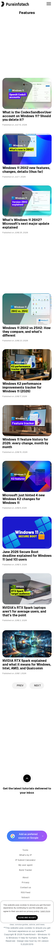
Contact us (25, 887)
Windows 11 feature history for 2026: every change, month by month (25, 443)
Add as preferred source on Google (28, 836)
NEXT (37, 685)
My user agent (25, 865)
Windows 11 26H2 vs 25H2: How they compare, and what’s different (26, 331)
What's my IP (25, 855)
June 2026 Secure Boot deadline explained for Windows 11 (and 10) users (27, 555)
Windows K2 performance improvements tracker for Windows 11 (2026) (21, 387)
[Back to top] (27, 778)
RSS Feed (25, 892)
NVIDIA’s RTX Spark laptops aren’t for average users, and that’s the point (24, 611)
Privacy (25, 882)
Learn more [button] (45, 911)
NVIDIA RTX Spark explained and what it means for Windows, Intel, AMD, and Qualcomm (26, 664)
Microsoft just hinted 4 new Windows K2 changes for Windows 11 (23, 499)
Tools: (25, 850)
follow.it (25, 897)
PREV (20, 685)
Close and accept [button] (27, 917)
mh (39, 941)
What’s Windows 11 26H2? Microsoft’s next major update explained (25, 223)
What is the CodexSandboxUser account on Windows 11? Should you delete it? (26, 116)
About (25, 877)
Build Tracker (25, 870)
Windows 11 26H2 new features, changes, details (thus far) (26, 170)
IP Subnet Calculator (25, 860)
